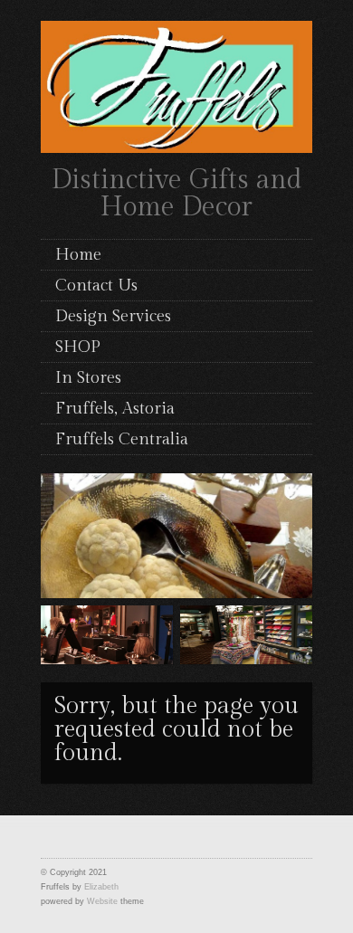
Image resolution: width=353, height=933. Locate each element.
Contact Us (96, 285)
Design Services (113, 316)
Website (102, 901)
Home (78, 254)
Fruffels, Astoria (115, 408)
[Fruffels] (176, 84)
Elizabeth (101, 886)
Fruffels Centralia (121, 439)
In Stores (88, 377)
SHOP (77, 347)
